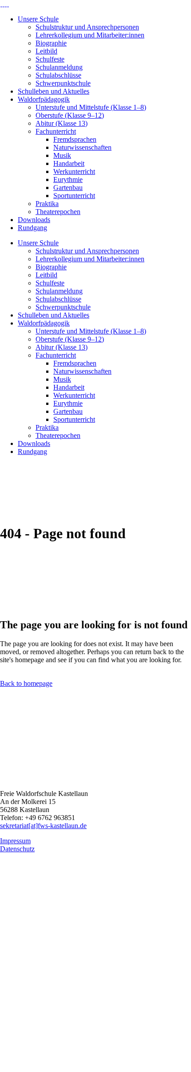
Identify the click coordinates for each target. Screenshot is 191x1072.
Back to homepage (26, 683)
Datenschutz (17, 849)
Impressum (15, 841)
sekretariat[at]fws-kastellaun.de (43, 825)
